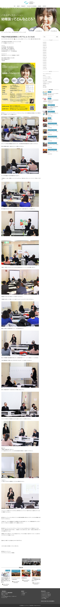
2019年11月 (45, 57)
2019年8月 (44, 58)
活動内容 (44, 85)
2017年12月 (45, 68)
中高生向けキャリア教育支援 (47, 81)
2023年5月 (44, 50)
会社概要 (23, 593)
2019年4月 (44, 63)
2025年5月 (44, 43)
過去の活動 (44, 86)
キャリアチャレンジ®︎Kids (46, 592)
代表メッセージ (24, 592)
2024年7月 (44, 45)
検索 (57, 36)
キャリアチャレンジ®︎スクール (47, 78)
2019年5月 (44, 62)
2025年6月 (44, 42)
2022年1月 (44, 53)
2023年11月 (45, 47)
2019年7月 (44, 60)
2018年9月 (44, 67)
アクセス (23, 594)
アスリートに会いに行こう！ (47, 73)
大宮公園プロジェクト (46, 83)
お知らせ (44, 75)
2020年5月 (44, 55)
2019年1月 (44, 65)
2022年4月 (44, 52)
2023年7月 (44, 48)
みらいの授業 (45, 80)
